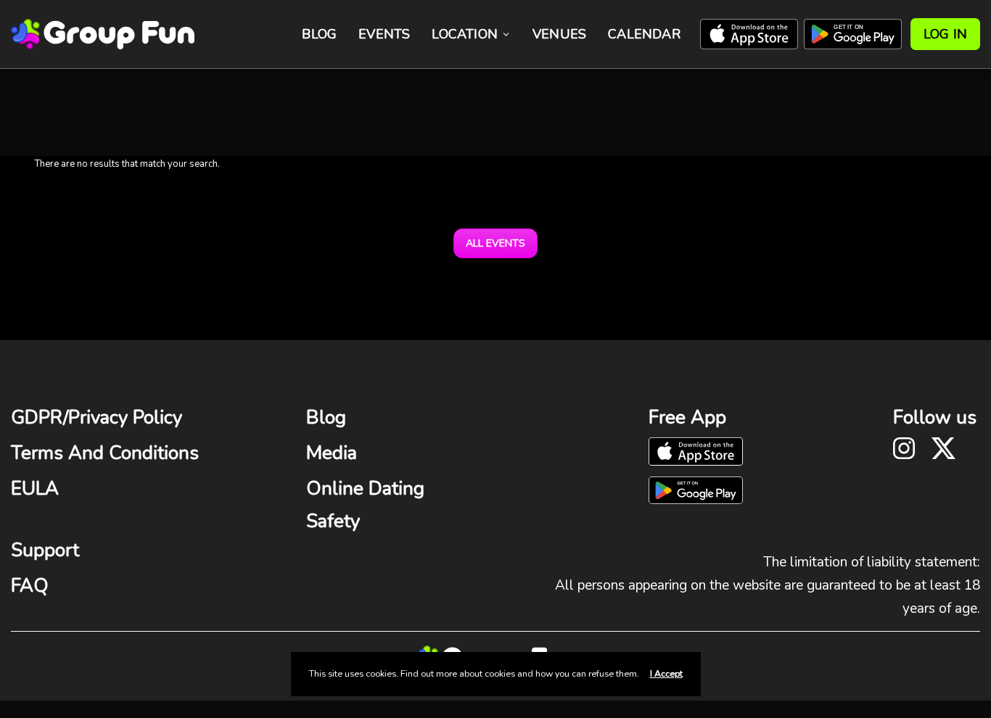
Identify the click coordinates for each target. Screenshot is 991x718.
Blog (319, 34)
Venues (559, 34)
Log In (945, 34)
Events (384, 34)
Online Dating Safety (365, 504)
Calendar (644, 34)
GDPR (37, 417)
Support (45, 550)
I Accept (666, 674)
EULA (35, 488)
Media (331, 453)
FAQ (30, 585)
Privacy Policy (125, 417)
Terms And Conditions (105, 453)
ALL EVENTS (495, 243)
